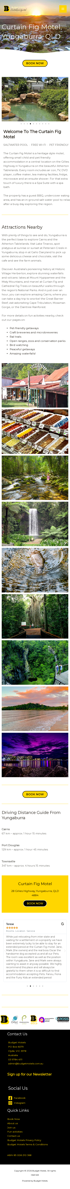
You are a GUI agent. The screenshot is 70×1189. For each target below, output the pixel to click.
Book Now (13, 1119)
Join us (11, 1127)
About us (12, 1123)
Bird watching (19, 345)
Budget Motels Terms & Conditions (27, 1144)
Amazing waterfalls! (23, 353)
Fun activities (14, 1131)
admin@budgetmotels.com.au (25, 1063)
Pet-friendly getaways (24, 328)
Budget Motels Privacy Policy (24, 1140)
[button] (5, 99)
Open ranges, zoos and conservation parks (37, 341)
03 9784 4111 (15, 1059)
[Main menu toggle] (63, 9)
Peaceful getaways (22, 349)
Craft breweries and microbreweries (34, 332)
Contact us (13, 1136)
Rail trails (15, 336)
